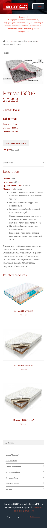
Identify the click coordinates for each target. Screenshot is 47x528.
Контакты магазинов (16, 143)
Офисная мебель (13, 483)
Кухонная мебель (13, 472)
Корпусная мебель (20, 41)
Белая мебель (11, 461)
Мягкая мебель (12, 478)
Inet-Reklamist (35, 517)
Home (8, 41)
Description (8, 162)
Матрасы (33, 41)
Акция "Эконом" (12, 455)
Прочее (9, 489)
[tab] (23, 163)
